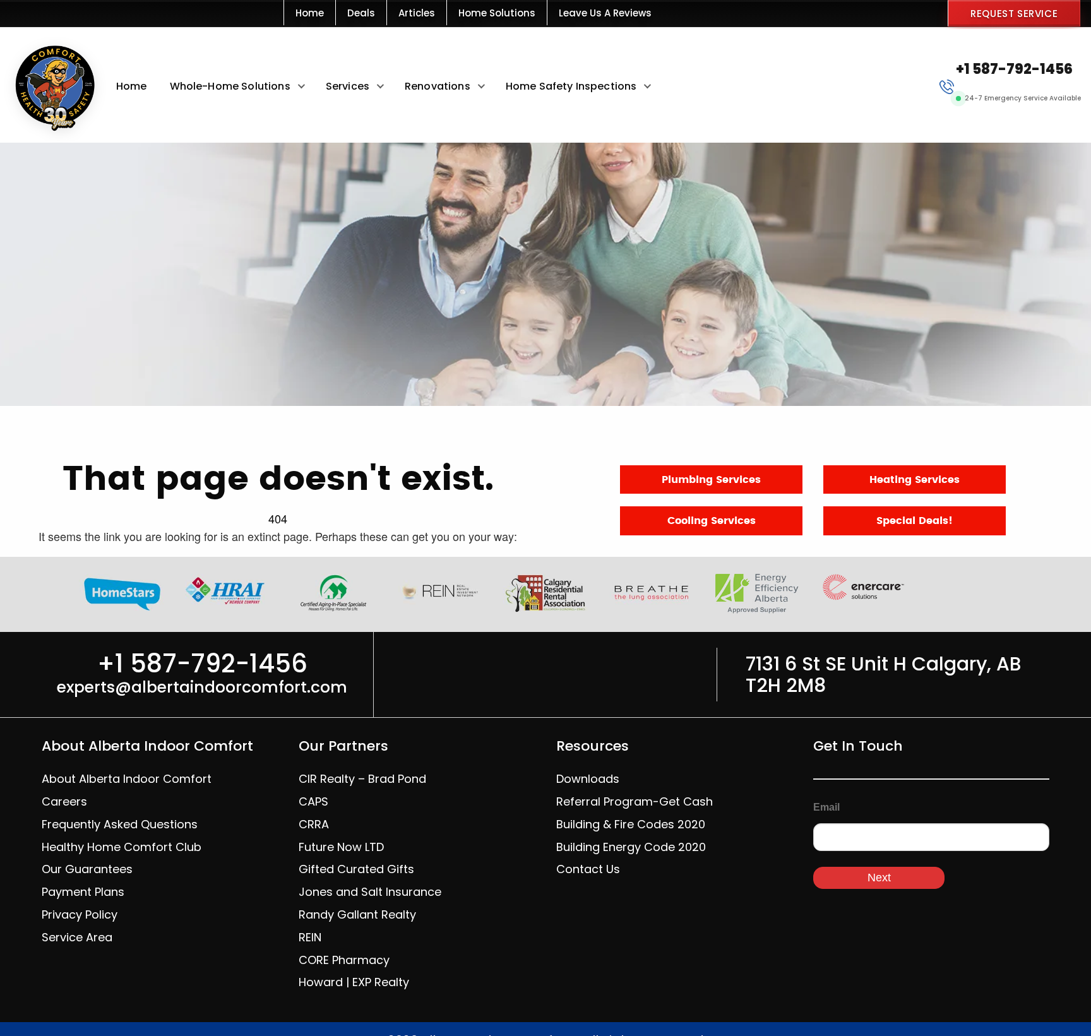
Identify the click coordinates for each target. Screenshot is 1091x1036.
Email (826, 807)
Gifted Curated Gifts (356, 869)
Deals (361, 13)
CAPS (313, 801)
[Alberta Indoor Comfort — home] (53, 86)
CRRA (314, 824)
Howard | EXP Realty (354, 982)
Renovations (437, 86)
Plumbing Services (711, 480)
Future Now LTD (341, 847)
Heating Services (914, 480)
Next (879, 877)
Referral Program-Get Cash (634, 801)
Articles (416, 13)
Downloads (587, 779)
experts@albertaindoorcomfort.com (202, 687)
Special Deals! (914, 521)
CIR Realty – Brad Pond (362, 779)
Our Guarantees (87, 869)
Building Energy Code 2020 (631, 847)
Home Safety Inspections (571, 86)
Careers (64, 801)
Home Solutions (496, 13)
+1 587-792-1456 (1014, 69)
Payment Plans (83, 892)
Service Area (77, 937)
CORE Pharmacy (344, 960)
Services (347, 86)
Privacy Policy (79, 914)
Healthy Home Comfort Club (121, 847)
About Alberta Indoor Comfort (127, 779)
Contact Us (588, 869)
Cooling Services (711, 521)
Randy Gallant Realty (357, 914)
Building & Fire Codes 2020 (630, 824)
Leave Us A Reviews (605, 13)
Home (309, 13)
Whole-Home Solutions (230, 86)
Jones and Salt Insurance (370, 892)
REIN (310, 937)
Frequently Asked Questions (120, 824)
